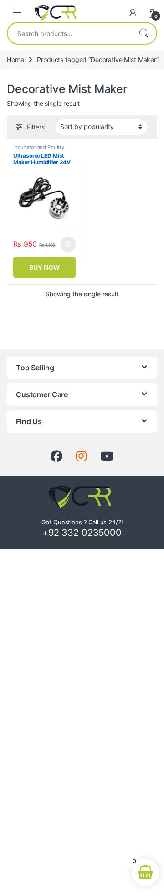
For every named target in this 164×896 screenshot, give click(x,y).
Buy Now (44, 267)
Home (15, 59)
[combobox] (69, 33)
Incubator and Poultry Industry (38, 150)
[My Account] (133, 12)
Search (143, 33)
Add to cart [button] (68, 244)
